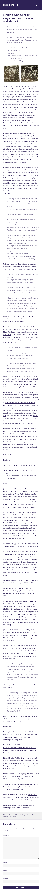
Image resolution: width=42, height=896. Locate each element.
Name (5, 862)
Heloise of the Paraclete (11, 431)
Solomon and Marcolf (9, 817)
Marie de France (29, 429)
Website (6, 878)
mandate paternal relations (24, 410)
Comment (7, 835)
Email (5, 870)
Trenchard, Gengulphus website (17, 591)
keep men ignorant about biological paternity (20, 402)
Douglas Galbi (26, 815)
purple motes (10, 4)
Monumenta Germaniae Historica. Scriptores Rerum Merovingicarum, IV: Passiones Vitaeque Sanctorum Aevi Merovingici (20, 747)
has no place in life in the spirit (25, 387)
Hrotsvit (35, 815)
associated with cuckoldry (12, 141)
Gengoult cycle (19, 648)
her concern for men (19, 123)
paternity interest (8, 614)
